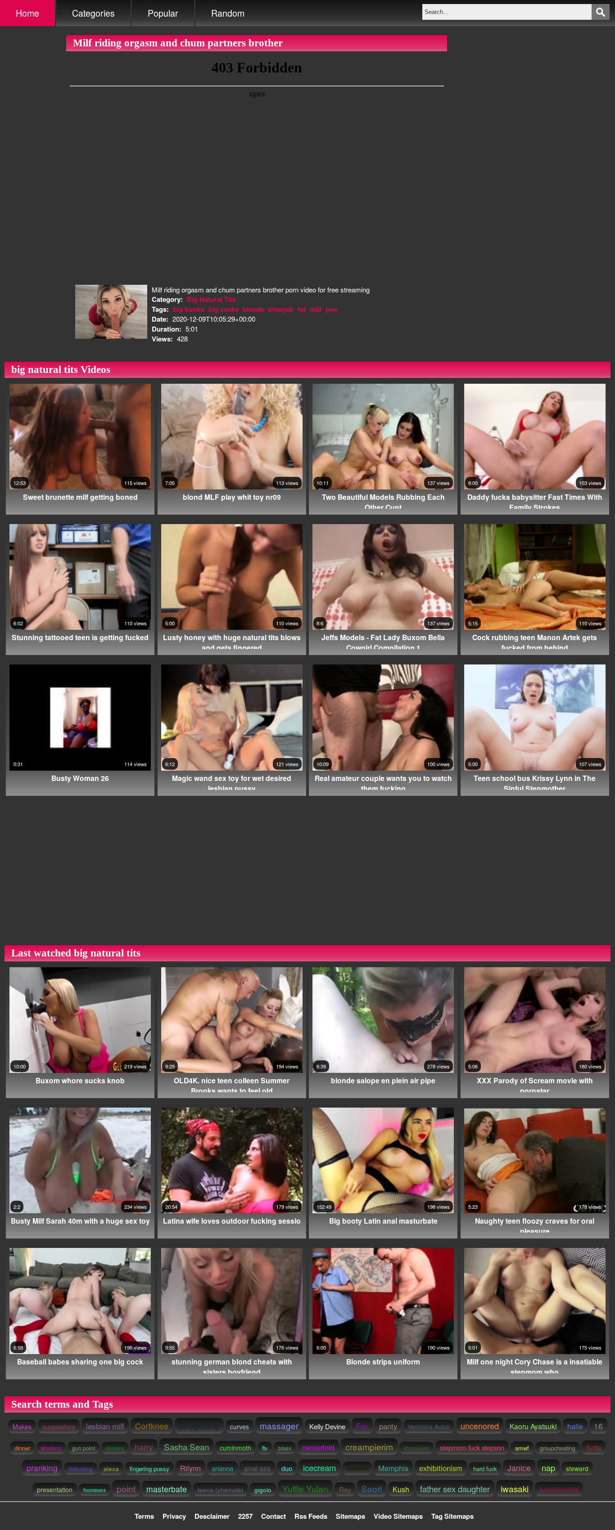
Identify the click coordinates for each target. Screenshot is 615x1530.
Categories (93, 13)
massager (279, 1425)
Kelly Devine (327, 1426)
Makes (22, 1426)
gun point (83, 1448)
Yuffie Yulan (305, 1488)
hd (302, 309)
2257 (245, 1516)
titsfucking (80, 1468)
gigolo (262, 1489)
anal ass (257, 1468)
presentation (54, 1489)
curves (239, 1426)
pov (331, 309)
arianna (222, 1468)
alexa (111, 1468)
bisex (284, 1448)
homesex (94, 1490)
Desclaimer (212, 1516)
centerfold (318, 1447)
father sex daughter (455, 1488)
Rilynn (190, 1468)
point (126, 1488)
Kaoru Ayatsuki (533, 1426)
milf (315, 309)
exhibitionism (440, 1468)
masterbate (166, 1488)
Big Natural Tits (211, 299)
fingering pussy (149, 1468)
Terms (144, 1516)
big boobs (188, 309)
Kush (401, 1489)
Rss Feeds (310, 1516)
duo (286, 1468)
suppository (58, 1426)
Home (27, 13)
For (362, 1425)
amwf (522, 1448)
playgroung (199, 1425)
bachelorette (559, 1489)
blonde (253, 309)
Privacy (174, 1516)
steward (577, 1468)
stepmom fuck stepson (472, 1447)
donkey (115, 1448)
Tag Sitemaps (452, 1516)
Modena (51, 1448)
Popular (163, 13)
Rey (345, 1489)
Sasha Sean (186, 1446)
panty (388, 1426)
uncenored (480, 1425)
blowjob (281, 309)
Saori (372, 1488)
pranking (42, 1467)
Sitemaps (350, 1516)
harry (144, 1447)
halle (575, 1426)
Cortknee (151, 1425)
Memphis (393, 1468)
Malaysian (416, 1448)
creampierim (369, 1446)
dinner (22, 1448)
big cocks (223, 309)
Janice (519, 1467)
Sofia (593, 1447)
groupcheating (557, 1448)
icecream (319, 1467)
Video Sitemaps (398, 1516)
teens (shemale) (221, 1489)
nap (548, 1467)
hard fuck (485, 1468)
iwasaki (515, 1488)
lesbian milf (105, 1425)
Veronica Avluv (429, 1426)
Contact (273, 1516)
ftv (264, 1448)
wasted (357, 1468)
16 (598, 1425)
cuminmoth (235, 1447)
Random (227, 13)
